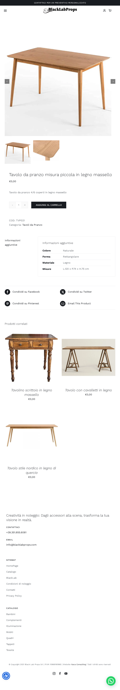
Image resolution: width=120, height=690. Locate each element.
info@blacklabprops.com (21, 544)
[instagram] (54, 673)
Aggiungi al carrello (49, 205)
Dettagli (48, 358)
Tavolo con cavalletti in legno (88, 390)
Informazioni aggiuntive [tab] (12, 242)
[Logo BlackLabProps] (60, 8)
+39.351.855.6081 (16, 532)
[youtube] (66, 673)
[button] (111, 681)
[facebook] (60, 673)
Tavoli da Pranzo (32, 224)
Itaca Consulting (78, 664)
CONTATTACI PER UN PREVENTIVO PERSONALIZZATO (60, 3)
